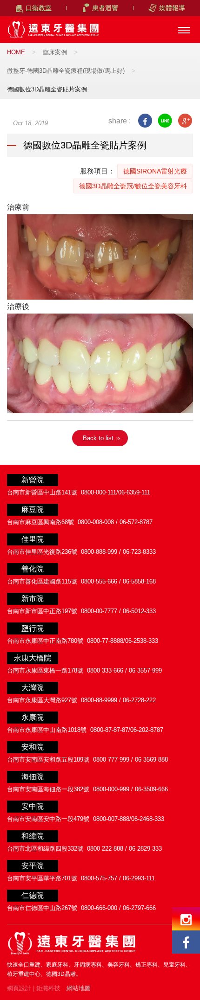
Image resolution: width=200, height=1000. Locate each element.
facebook (145, 121)
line (165, 121)
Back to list (98, 438)
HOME (16, 52)
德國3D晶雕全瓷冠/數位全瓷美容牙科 (133, 186)
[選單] (183, 30)
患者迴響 (105, 8)
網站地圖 (79, 988)
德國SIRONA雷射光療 (155, 171)
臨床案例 (55, 52)
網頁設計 (19, 988)
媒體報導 (172, 8)
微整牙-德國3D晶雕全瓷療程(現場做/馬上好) (66, 70)
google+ (185, 121)
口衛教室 (39, 8)
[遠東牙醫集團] (53, 29)
